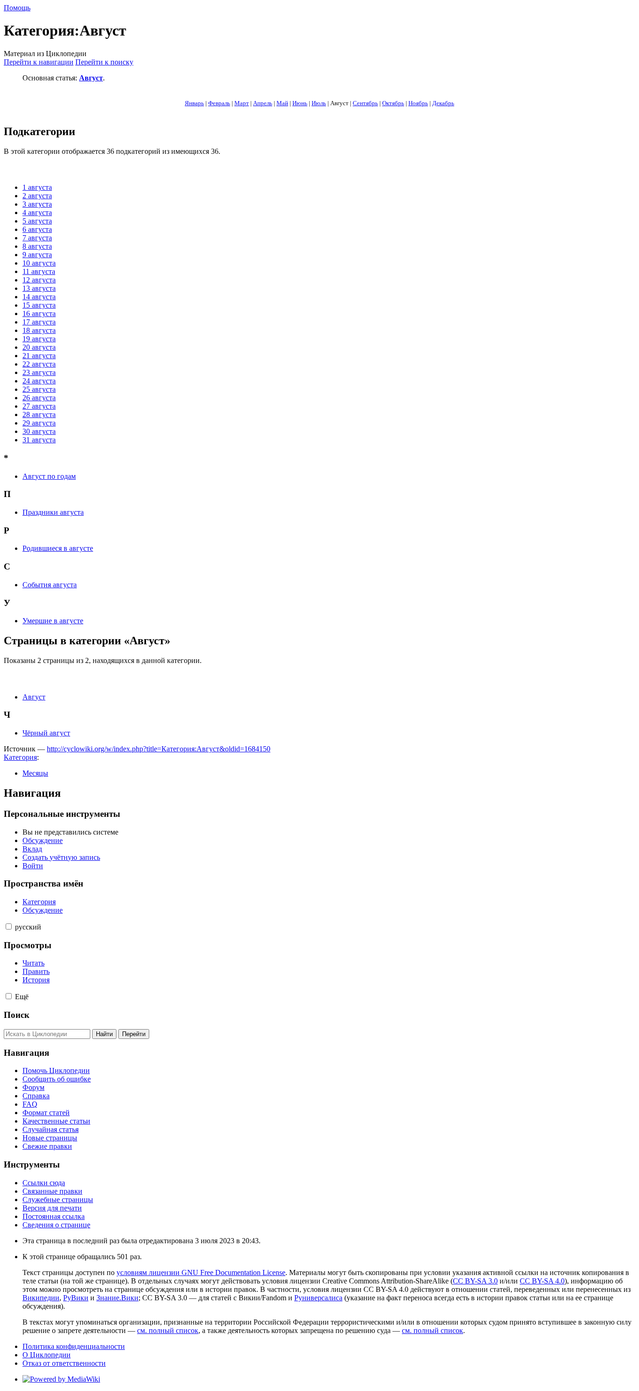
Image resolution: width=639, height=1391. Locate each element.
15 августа (39, 305)
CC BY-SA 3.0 (475, 1281)
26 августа (39, 398)
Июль (319, 103)
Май (282, 103)
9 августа (37, 255)
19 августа (39, 339)
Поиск (16, 1015)
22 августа (39, 364)
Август (91, 78)
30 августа (39, 431)
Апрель (262, 103)
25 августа (39, 389)
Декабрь (443, 103)
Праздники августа (53, 512)
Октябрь (393, 103)
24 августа (39, 381)
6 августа (37, 229)
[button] (9, 926)
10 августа (39, 263)
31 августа (39, 440)
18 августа (39, 330)
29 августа (39, 423)
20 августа (39, 347)
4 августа (37, 212)
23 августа (39, 372)
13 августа (39, 288)
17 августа (39, 322)
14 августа (39, 297)
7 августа (37, 238)
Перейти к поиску (104, 62)
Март (241, 103)
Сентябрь (365, 103)
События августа (49, 585)
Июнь (299, 103)
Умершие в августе (52, 621)
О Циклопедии (46, 1355)
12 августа (39, 280)
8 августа (37, 246)
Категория (20, 757)
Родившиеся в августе (57, 548)
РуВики (75, 1298)
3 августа (37, 204)
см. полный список (167, 1330)
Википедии (40, 1298)
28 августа (39, 414)
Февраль (219, 103)
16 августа (39, 313)
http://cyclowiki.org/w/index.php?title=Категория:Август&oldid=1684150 (158, 749)
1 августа (37, 187)
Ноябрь (418, 103)
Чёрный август (46, 733)
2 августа (37, 196)
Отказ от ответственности (64, 1363)
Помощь (17, 8)
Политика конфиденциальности (73, 1346)
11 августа (38, 271)
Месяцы (35, 773)
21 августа (39, 356)
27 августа (39, 406)
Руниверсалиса (318, 1298)
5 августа (37, 221)
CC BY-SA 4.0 (542, 1281)
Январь (194, 103)
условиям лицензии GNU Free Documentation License (200, 1272)
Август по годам (49, 476)
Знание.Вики (117, 1298)
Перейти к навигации (38, 62)
